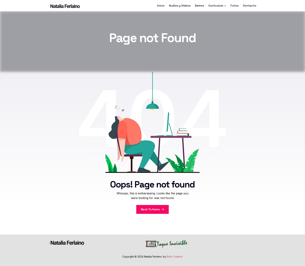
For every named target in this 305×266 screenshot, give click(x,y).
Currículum (215, 5)
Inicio (161, 5)
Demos (199, 5)
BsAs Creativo (175, 256)
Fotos (234, 5)
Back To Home (150, 209)
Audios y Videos (179, 5)
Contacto (249, 5)
